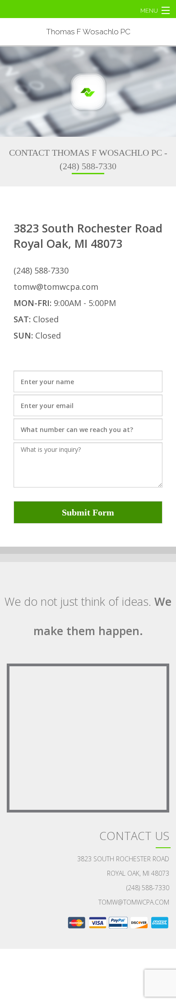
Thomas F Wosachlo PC (88, 31)
